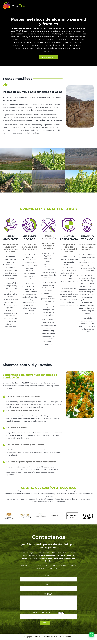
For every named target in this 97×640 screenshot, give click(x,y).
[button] (91, 634)
